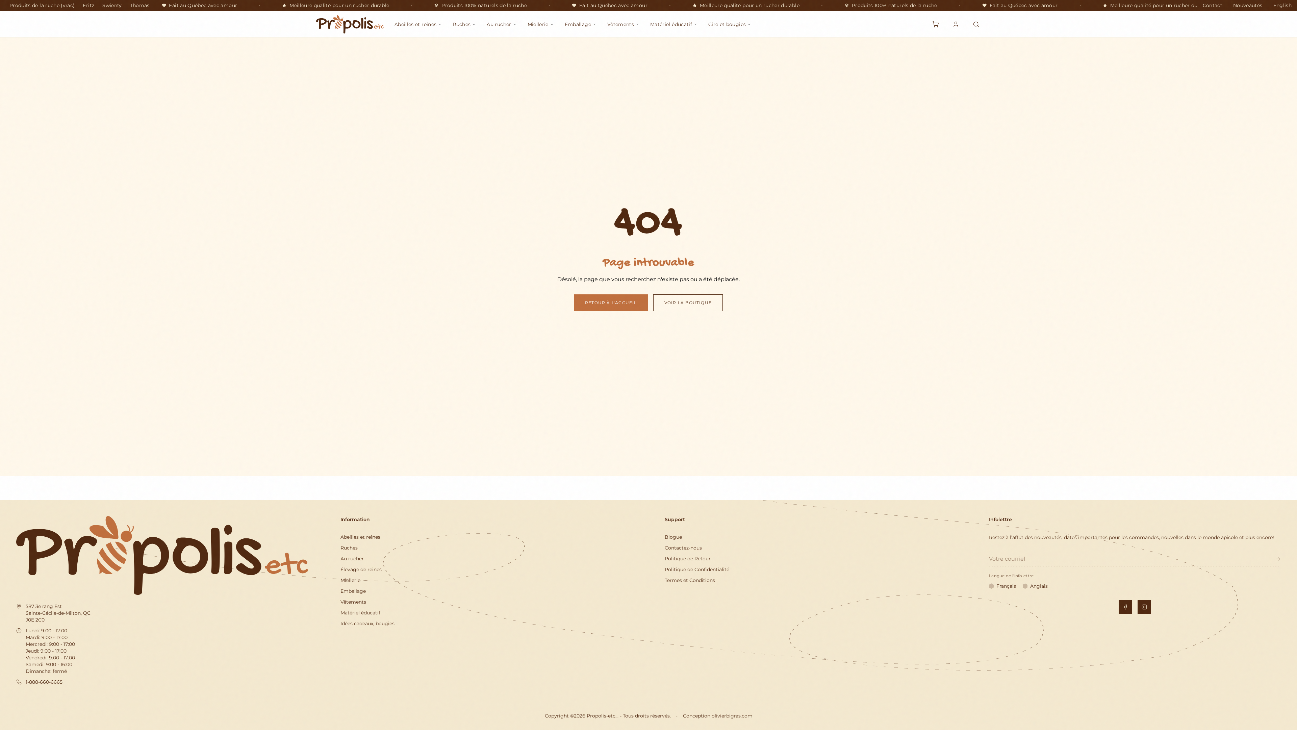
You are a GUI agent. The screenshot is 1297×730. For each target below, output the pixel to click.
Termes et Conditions (690, 580)
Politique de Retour (688, 559)
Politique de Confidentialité (697, 569)
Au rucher (352, 559)
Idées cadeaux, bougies (367, 623)
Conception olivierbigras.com (718, 716)
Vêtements (353, 602)
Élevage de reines (361, 569)
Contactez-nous (683, 548)
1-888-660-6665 (44, 682)
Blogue (673, 537)
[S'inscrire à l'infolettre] (1278, 559)
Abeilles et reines (360, 537)
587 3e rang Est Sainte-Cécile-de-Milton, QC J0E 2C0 (58, 613)
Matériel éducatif (360, 613)
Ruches (349, 548)
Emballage (353, 591)
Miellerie (350, 580)
